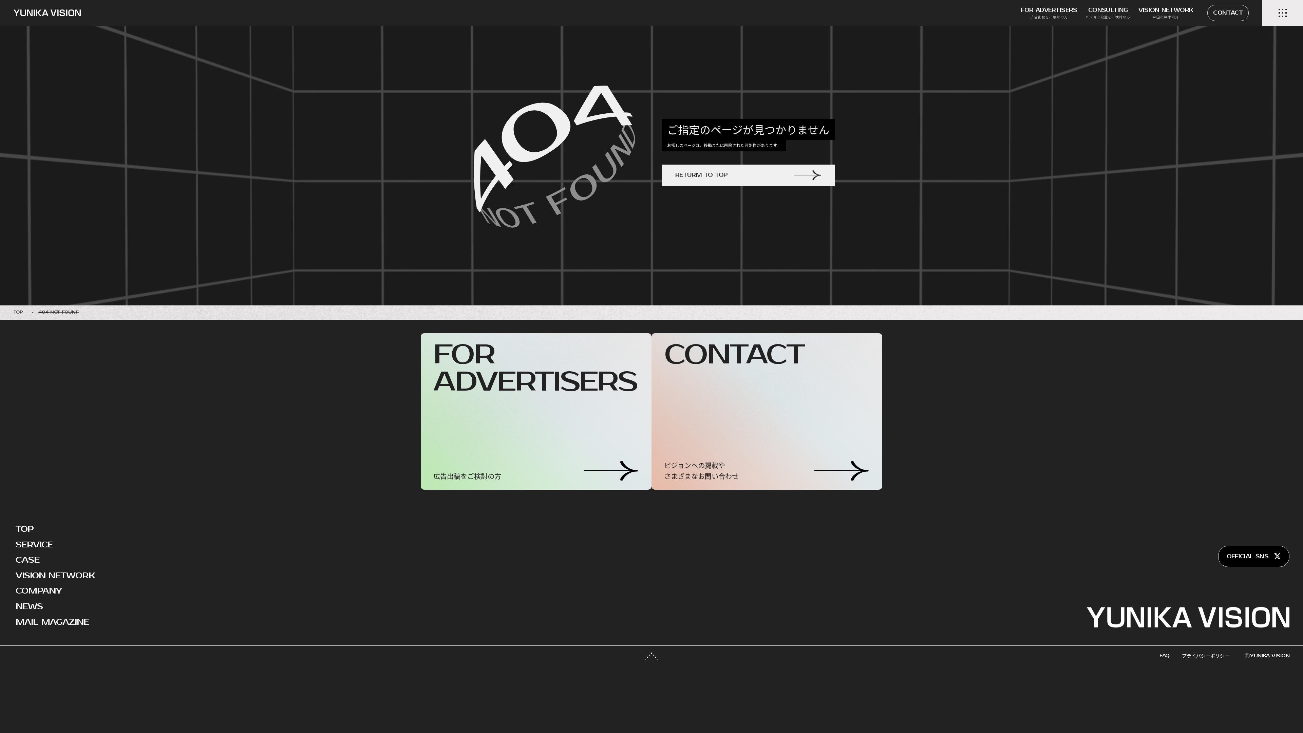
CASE (27, 560)
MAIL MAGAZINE (52, 622)
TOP (25, 529)
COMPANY (39, 591)
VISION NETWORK (55, 575)
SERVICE (34, 545)
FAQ (1164, 656)
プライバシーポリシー (1205, 656)
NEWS (29, 606)
